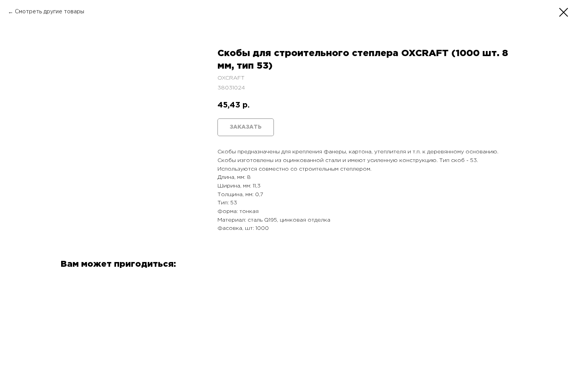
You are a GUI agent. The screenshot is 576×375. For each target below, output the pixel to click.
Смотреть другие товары (49, 11)
